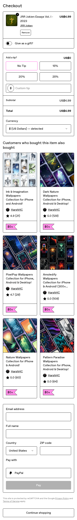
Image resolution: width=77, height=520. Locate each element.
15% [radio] (55, 66)
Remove (26, 32)
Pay (38, 485)
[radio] (38, 473)
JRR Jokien (26, 25)
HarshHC (17, 209)
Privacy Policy (62, 498)
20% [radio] (22, 76)
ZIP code (46, 443)
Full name (12, 426)
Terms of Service (11, 501)
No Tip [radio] (21, 66)
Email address (15, 409)
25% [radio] (55, 76)
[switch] (9, 43)
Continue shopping (38, 512)
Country (11, 443)
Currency (12, 121)
